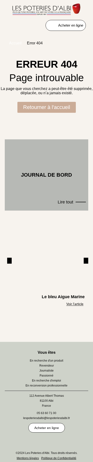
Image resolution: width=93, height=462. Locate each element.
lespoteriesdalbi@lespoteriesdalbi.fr (46, 418)
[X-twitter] (46, 441)
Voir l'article (74, 304)
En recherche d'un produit (46, 360)
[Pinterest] (20, 441)
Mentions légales (28, 458)
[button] (9, 261)
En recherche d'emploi (46, 380)
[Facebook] (73, 441)
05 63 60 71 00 (46, 413)
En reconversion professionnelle (46, 385)
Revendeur (46, 365)
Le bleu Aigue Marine (63, 296)
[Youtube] (33, 441)
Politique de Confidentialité (58, 458)
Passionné (46, 375)
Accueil (15, 43)
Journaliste (46, 370)
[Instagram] (60, 441)
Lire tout (65, 202)
